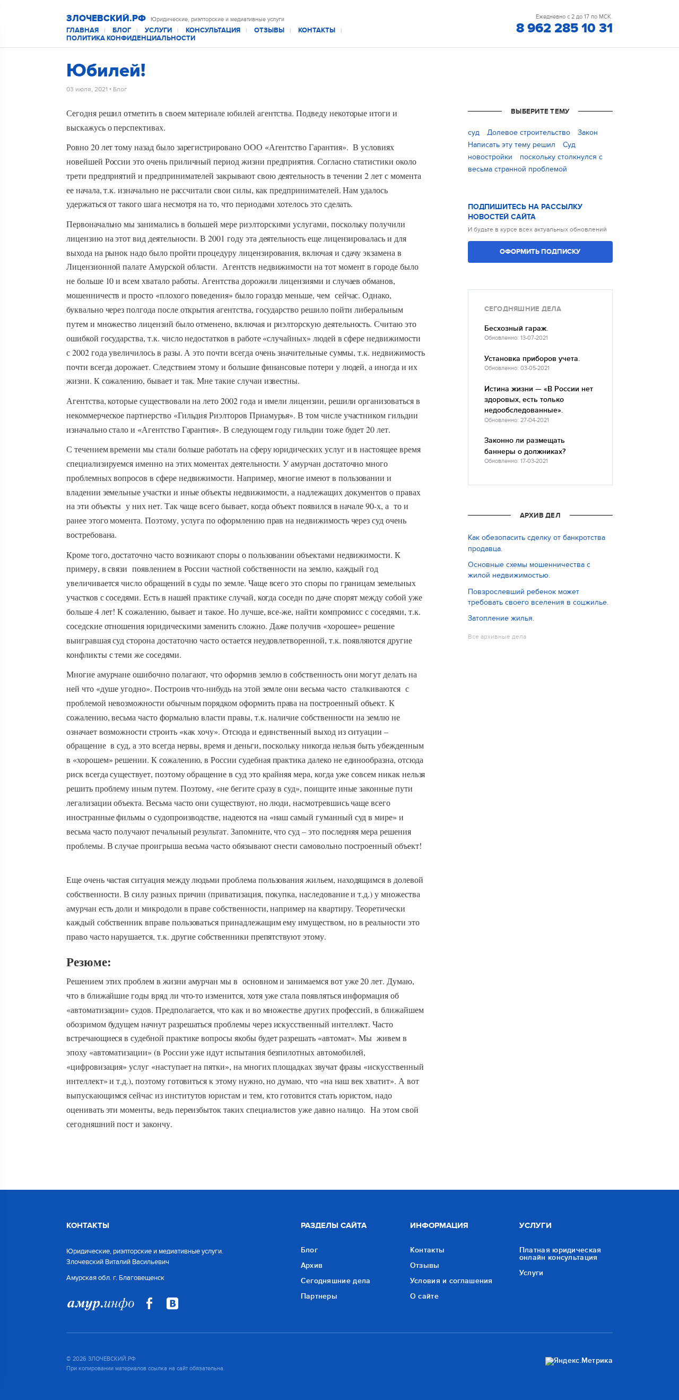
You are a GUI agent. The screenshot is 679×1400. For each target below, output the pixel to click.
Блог (121, 31)
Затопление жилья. (501, 618)
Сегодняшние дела (336, 1280)
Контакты (316, 31)
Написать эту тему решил (511, 144)
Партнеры (319, 1296)
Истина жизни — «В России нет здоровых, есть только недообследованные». (538, 399)
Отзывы (269, 31)
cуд (474, 132)
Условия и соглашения (451, 1280)
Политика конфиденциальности (130, 38)
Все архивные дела (497, 636)
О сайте (424, 1296)
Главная (82, 31)
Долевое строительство (528, 132)
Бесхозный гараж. (516, 328)
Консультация (213, 31)
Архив (312, 1265)
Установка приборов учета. (532, 358)
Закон (588, 132)
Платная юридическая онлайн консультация (560, 1254)
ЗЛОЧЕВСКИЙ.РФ (106, 18)
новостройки (490, 156)
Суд (569, 144)
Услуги (158, 31)
